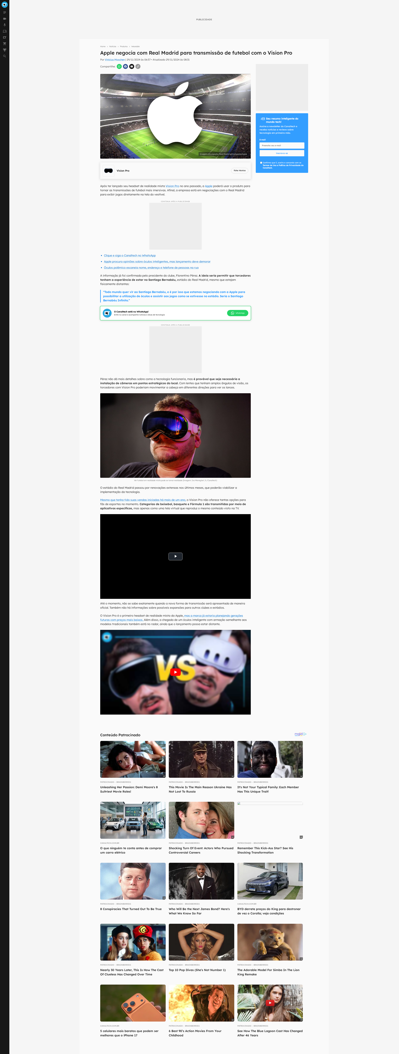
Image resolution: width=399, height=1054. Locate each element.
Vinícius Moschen (115, 59)
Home (103, 46)
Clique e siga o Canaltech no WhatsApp (130, 255)
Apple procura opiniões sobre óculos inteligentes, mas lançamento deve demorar (157, 261)
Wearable (135, 46)
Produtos (124, 46)
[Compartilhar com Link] (137, 66)
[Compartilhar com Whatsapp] (119, 66)
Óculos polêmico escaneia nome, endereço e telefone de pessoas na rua (151, 267)
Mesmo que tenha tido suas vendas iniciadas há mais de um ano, (143, 500)
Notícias (112, 46)
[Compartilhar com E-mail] (131, 66)
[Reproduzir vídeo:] (175, 672)
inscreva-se (282, 153)
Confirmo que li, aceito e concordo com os (283, 165)
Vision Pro (172, 186)
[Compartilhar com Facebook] (125, 66)
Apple (208, 186)
